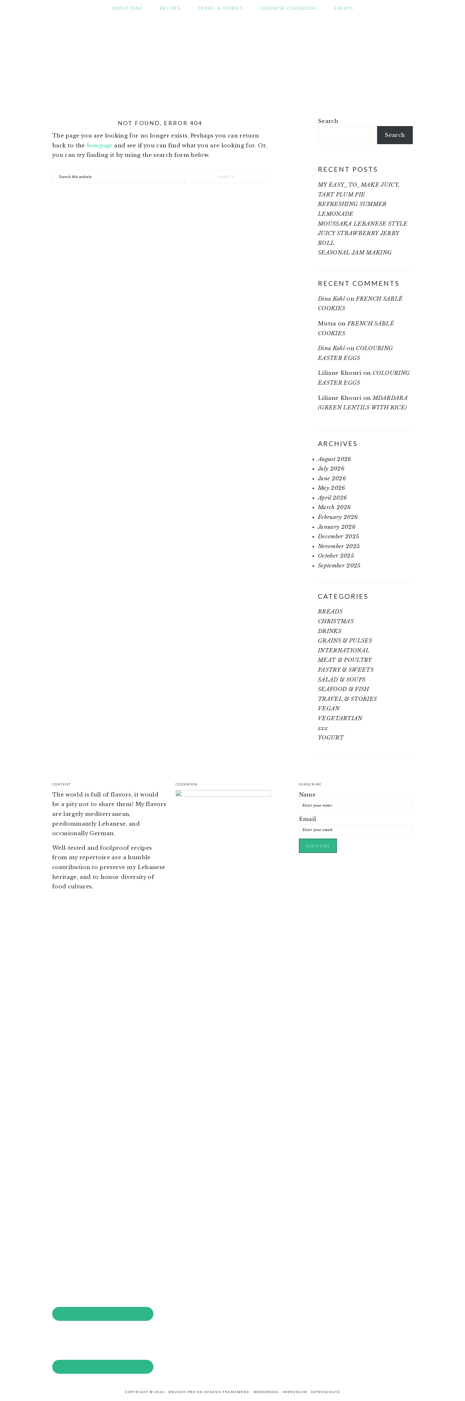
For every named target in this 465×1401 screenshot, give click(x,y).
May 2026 (331, 488)
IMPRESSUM (294, 1392)
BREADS (330, 611)
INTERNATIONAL (343, 650)
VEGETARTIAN (340, 718)
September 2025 (339, 565)
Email (307, 819)
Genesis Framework (227, 1392)
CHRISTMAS (336, 621)
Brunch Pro (182, 1392)
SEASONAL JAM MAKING (355, 252)
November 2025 (339, 546)
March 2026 (334, 507)
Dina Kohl (331, 299)
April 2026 (332, 498)
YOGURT (331, 737)
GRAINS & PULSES (345, 640)
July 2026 (331, 468)
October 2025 (336, 556)
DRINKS (329, 631)
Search (328, 121)
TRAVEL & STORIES (347, 699)
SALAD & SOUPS (341, 679)
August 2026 (334, 459)
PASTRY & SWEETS (346, 670)
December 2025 (338, 536)
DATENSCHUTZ (325, 1392)
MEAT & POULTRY (345, 660)
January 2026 (337, 527)
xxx (323, 728)
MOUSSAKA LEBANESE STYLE (363, 224)
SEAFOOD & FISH (343, 689)
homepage (100, 145)
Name (307, 794)
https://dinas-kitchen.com (232, 58)
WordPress (266, 1392)
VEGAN (329, 708)
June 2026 (332, 478)
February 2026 (338, 517)
